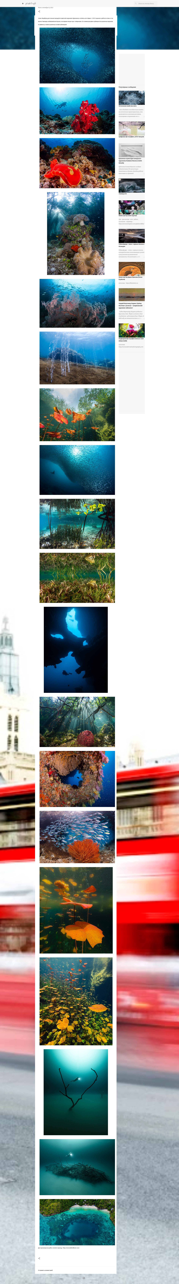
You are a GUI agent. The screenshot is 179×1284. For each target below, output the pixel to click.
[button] (39, 11)
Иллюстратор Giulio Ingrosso (128, 215)
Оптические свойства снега (127, 106)
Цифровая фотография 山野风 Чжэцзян (131, 136)
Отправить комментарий (45, 1270)
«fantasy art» (123, 194)
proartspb (31, 3)
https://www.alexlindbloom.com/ (71, 1248)
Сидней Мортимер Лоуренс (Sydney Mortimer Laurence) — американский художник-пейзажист (130, 306)
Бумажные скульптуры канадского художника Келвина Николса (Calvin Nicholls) (130, 161)
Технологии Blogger (90, 1278)
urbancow (96, 1281)
